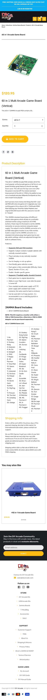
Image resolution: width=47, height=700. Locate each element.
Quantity (5, 126)
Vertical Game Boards (19, 25)
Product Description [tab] (13, 163)
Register (28, 9)
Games (4, 120)
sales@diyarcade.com (25, 578)
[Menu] (44, 19)
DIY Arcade (19, 688)
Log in (19, 9)
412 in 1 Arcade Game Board (23, 513)
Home (3, 25)
